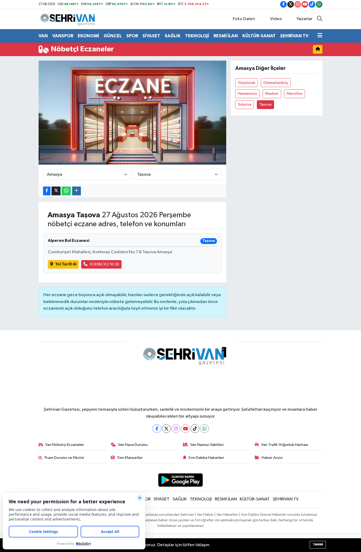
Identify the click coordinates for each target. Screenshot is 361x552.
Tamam (318, 544)
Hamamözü (247, 94)
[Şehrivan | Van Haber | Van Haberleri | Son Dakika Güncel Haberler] (69, 19)
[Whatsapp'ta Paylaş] (66, 191)
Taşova (265, 104)
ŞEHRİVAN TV (294, 36)
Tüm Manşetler (130, 458)
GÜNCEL (113, 36)
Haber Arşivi (272, 458)
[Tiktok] (195, 428)
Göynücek (246, 83)
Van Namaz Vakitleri (207, 445)
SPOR (132, 36)
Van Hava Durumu (133, 445)
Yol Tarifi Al (65, 264)
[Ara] (319, 19)
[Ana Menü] (319, 36)
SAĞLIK (173, 36)
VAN (43, 36)
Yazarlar (304, 19)
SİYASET (151, 36)
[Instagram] (176, 428)
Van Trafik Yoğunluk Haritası (284, 445)
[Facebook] (156, 428)
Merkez (272, 94)
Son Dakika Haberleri (206, 458)
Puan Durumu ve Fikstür (64, 458)
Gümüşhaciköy (275, 83)
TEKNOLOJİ (197, 36)
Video (276, 19)
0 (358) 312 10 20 (104, 264)
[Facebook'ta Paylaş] (46, 191)
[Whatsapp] (204, 428)
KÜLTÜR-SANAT (259, 36)
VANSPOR (62, 36)
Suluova (244, 104)
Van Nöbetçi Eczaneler (64, 445)
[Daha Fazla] (76, 191)
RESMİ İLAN (226, 36)
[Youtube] (185, 428)
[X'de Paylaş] (56, 191)
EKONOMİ (88, 36)
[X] (166, 428)
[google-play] (180, 480)
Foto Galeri (244, 19)
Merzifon (295, 94)
